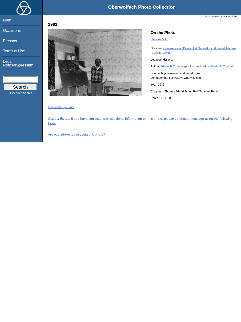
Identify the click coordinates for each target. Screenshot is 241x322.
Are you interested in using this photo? (76, 134)
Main (7, 20)
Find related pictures (61, 107)
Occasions (12, 31)
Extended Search (21, 93)
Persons (10, 41)
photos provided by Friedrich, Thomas (209, 66)
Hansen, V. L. (159, 39)
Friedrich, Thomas (172, 66)
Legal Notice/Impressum (18, 63)
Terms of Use (14, 51)
